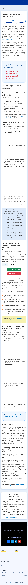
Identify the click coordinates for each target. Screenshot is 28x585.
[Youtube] (19, 541)
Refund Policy (18, 557)
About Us (3, 555)
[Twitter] (12, 541)
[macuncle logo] (6, 3)
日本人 (25, 575)
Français (24, 573)
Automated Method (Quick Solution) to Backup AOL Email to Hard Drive (14, 76)
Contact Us (3, 557)
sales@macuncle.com (15, 537)
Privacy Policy (18, 555)
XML (2, 563)
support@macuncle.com (14, 534)
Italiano (4, 575)
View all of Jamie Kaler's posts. (9, 517)
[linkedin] (16, 541)
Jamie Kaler (9, 21)
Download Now (15, 269)
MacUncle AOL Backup (14, 253)
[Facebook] (8, 541)
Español (17, 573)
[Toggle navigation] (25, 2)
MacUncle (10, 582)
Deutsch (10, 573)
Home (2, 553)
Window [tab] (13, 264)
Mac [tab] (6, 264)
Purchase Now (14, 274)
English (4, 573)
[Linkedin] (13, 21)
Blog (2, 565)
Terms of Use (18, 553)
